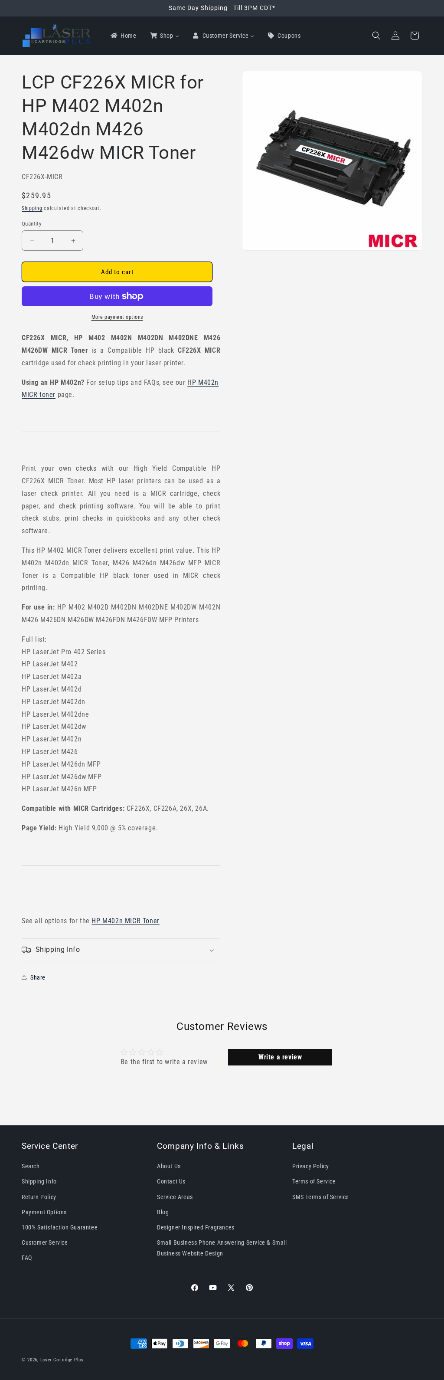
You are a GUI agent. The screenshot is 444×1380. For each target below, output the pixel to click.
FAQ (27, 1257)
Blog (163, 1212)
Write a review (280, 1057)
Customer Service (45, 1242)
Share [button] (38, 977)
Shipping (32, 208)
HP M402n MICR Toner (125, 921)
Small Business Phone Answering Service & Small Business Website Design (222, 1248)
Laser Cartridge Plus (62, 1360)
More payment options (117, 317)
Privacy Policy (310, 1166)
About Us (169, 1166)
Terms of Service (314, 1181)
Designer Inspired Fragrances (196, 1227)
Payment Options (44, 1212)
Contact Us (171, 1181)
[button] (376, 35)
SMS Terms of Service (320, 1196)
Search (31, 1166)
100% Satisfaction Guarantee (60, 1227)
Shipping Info (39, 1181)
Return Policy (39, 1196)
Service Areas (175, 1196)
